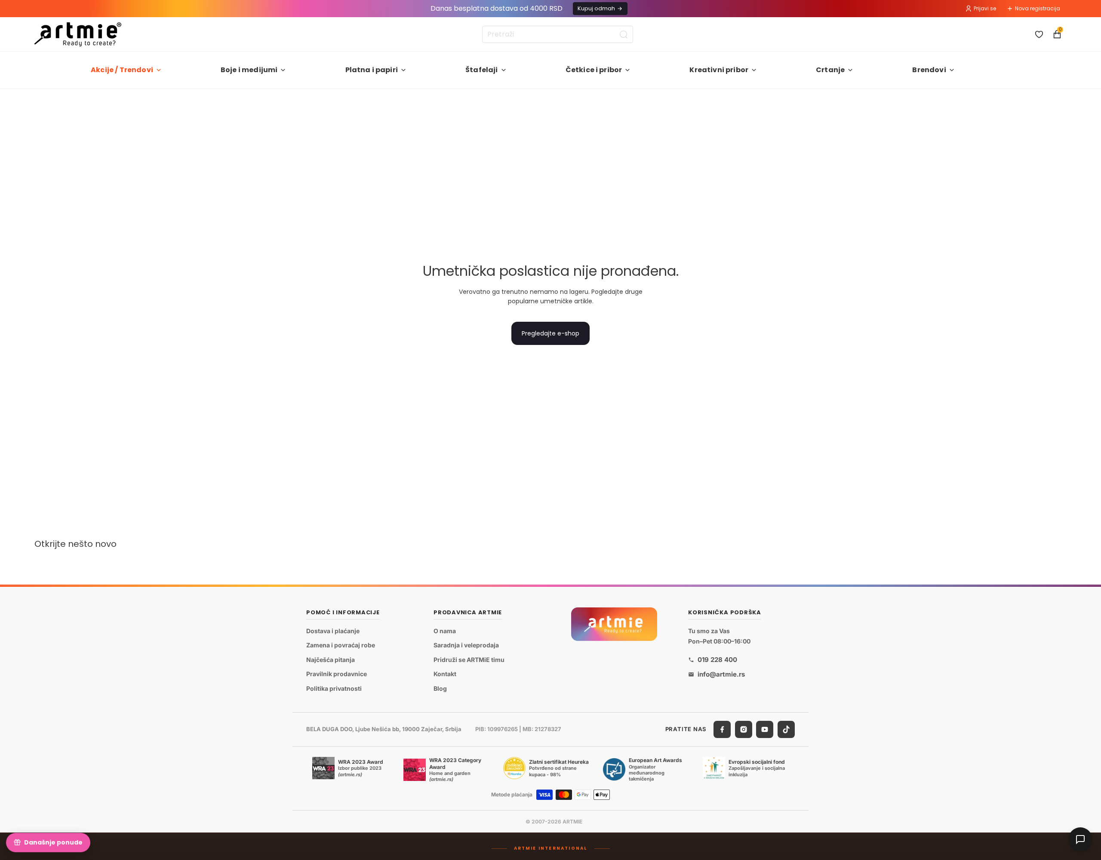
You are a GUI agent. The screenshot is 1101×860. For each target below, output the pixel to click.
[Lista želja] (1039, 34)
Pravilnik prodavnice (336, 674)
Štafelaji (481, 70)
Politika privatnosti (334, 688)
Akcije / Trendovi (122, 70)
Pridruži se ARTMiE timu (469, 659)
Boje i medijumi (249, 70)
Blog (440, 688)
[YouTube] (764, 729)
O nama (445, 630)
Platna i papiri (371, 70)
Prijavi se (985, 8)
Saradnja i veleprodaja (466, 645)
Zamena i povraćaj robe (340, 645)
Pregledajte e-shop (550, 333)
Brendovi (929, 70)
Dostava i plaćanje (333, 630)
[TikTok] (786, 729)
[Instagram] (743, 729)
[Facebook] (722, 729)
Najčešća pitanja (330, 659)
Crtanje (830, 70)
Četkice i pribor (594, 70)
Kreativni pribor (718, 70)
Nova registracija (1037, 8)
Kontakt (445, 674)
